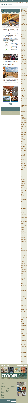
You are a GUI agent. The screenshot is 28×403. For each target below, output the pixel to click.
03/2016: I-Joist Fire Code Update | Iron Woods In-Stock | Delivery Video (24, 233)
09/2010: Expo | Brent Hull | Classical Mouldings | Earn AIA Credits (24, 348)
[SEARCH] (26, 1)
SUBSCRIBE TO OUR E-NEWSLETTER (18, 2)
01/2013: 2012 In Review (23, 296)
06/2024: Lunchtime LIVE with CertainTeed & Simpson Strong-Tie (24, 75)
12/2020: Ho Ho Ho (23, 139)
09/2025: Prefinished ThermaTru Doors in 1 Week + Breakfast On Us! (24, 40)
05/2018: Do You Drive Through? (24, 188)
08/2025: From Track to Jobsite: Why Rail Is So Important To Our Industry (24, 42)
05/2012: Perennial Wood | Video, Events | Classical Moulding (23, 311)
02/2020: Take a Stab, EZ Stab (24, 158)
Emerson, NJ (7, 388)
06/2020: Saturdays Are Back (23, 145)
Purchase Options (25, 365)
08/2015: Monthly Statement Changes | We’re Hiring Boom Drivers (23, 243)
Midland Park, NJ (2, 386)
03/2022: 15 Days (22, 117)
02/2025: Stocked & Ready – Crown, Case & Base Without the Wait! (24, 56)
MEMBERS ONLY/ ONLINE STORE (24, 2)
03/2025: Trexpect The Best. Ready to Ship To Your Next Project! (23, 53)
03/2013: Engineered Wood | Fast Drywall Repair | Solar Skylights (23, 294)
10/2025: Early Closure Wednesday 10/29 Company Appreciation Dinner (23, 37)
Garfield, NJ (7, 382)
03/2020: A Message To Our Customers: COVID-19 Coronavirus (23, 157)
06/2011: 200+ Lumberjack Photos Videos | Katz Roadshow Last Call (24, 327)
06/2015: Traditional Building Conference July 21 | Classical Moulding (24, 245)
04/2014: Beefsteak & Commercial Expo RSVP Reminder (23, 279)
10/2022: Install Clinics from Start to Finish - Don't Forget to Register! (24, 106)
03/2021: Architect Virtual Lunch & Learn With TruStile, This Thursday (24, 131)
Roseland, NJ (2, 389)
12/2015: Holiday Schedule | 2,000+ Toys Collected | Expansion (23, 237)
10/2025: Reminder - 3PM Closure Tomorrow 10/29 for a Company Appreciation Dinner (23, 35)
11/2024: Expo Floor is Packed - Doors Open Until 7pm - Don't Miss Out (24, 61)
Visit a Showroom (21, 365)
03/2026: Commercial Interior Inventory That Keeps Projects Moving (23, 26)
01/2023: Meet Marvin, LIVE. (23, 96)
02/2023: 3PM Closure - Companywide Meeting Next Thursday (23, 94)
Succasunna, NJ (7, 385)
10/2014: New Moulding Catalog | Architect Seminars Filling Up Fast (24, 266)
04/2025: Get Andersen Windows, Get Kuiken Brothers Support (23, 51)
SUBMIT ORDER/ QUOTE (12, 2)
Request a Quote (18, 365)
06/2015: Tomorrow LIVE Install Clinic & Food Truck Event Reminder (24, 248)
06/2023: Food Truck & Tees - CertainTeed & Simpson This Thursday (23, 89)
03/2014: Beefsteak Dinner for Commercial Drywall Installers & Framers (24, 282)
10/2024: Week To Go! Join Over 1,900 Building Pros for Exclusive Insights (24, 66)
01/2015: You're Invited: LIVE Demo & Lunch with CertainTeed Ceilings (24, 259)
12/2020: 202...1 (22, 138)
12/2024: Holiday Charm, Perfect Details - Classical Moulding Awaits (24, 58)
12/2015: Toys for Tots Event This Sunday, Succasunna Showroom (23, 239)
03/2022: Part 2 (22, 115)
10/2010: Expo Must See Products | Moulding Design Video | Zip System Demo (23, 346)
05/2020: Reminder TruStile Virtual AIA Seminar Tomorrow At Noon (24, 149)
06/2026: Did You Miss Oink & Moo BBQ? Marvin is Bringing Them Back (23, 17)
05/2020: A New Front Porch (23, 146)
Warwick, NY (7, 391)
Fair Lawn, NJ (2, 383)
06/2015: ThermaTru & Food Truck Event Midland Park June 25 (24, 246)
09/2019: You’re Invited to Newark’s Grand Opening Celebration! (23, 165)
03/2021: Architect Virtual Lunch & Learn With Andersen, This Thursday (24, 133)
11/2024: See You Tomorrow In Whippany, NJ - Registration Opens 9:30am (24, 63)
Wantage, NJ (2, 392)
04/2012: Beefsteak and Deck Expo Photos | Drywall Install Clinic (23, 313)
